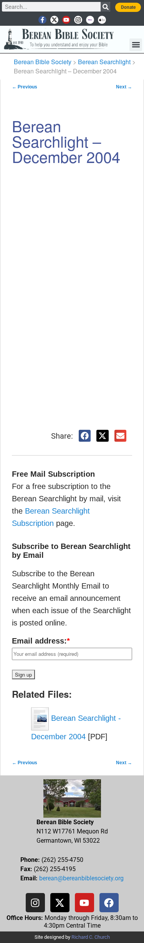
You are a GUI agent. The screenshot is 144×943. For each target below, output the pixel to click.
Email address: (41, 641)
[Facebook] (109, 902)
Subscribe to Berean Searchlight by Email (71, 550)
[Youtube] (66, 20)
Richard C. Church (90, 937)
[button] (135, 44)
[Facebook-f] (42, 20)
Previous (24, 87)
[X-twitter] (54, 20)
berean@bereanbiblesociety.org (81, 878)
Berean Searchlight (104, 61)
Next (124, 87)
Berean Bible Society (42, 61)
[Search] (105, 7)
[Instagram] (78, 20)
